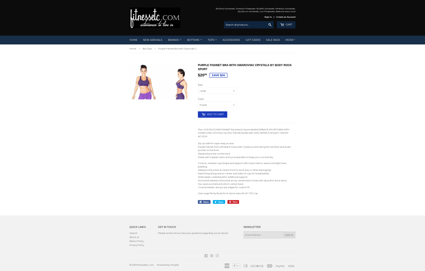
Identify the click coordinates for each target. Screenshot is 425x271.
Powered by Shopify (168, 265)
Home (133, 39)
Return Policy (136, 241)
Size (200, 84)
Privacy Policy (136, 245)
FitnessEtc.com (145, 265)
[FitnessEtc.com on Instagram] (217, 256)
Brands (173, 39)
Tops (211, 39)
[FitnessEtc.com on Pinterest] (211, 256)
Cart (288, 24)
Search (133, 233)
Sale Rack (273, 39)
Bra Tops (147, 48)
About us (134, 237)
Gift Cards (253, 39)
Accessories (231, 39)
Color (201, 99)
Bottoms (193, 39)
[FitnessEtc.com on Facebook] (206, 256)
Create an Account (286, 17)
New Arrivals (152, 39)
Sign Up (289, 235)
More (289, 39)
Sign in (268, 17)
